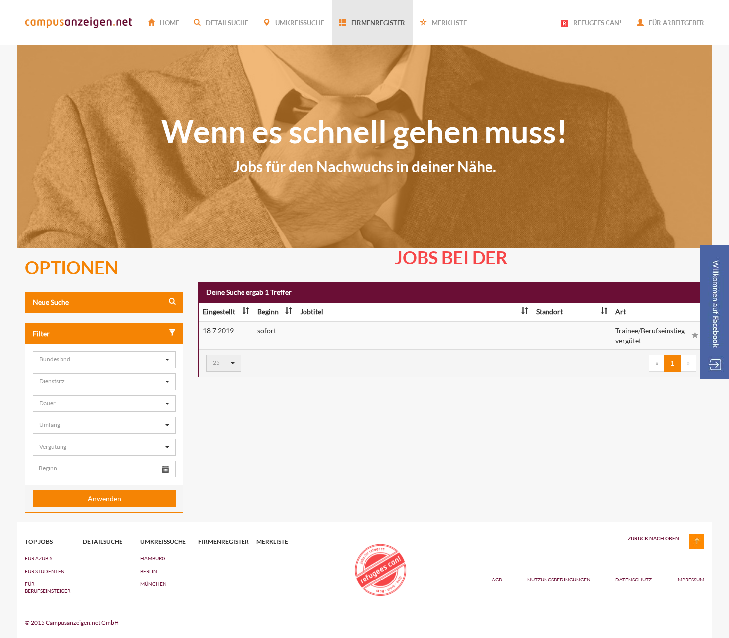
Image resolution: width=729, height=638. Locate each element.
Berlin (148, 571)
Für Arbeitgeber (675, 23)
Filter (41, 333)
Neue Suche (51, 302)
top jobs (39, 542)
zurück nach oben (653, 538)
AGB (497, 579)
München (153, 584)
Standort (549, 311)
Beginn (268, 311)
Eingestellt (219, 311)
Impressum (690, 579)
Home (168, 23)
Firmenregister (377, 23)
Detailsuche (226, 23)
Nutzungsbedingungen (559, 579)
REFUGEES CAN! (597, 23)
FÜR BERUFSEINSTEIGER (46, 587)
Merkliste (448, 23)
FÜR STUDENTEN (45, 571)
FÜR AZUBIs (38, 558)
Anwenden (104, 498)
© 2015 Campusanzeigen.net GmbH (72, 622)
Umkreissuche (299, 23)
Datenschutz (634, 579)
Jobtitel (311, 311)
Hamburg (152, 558)
